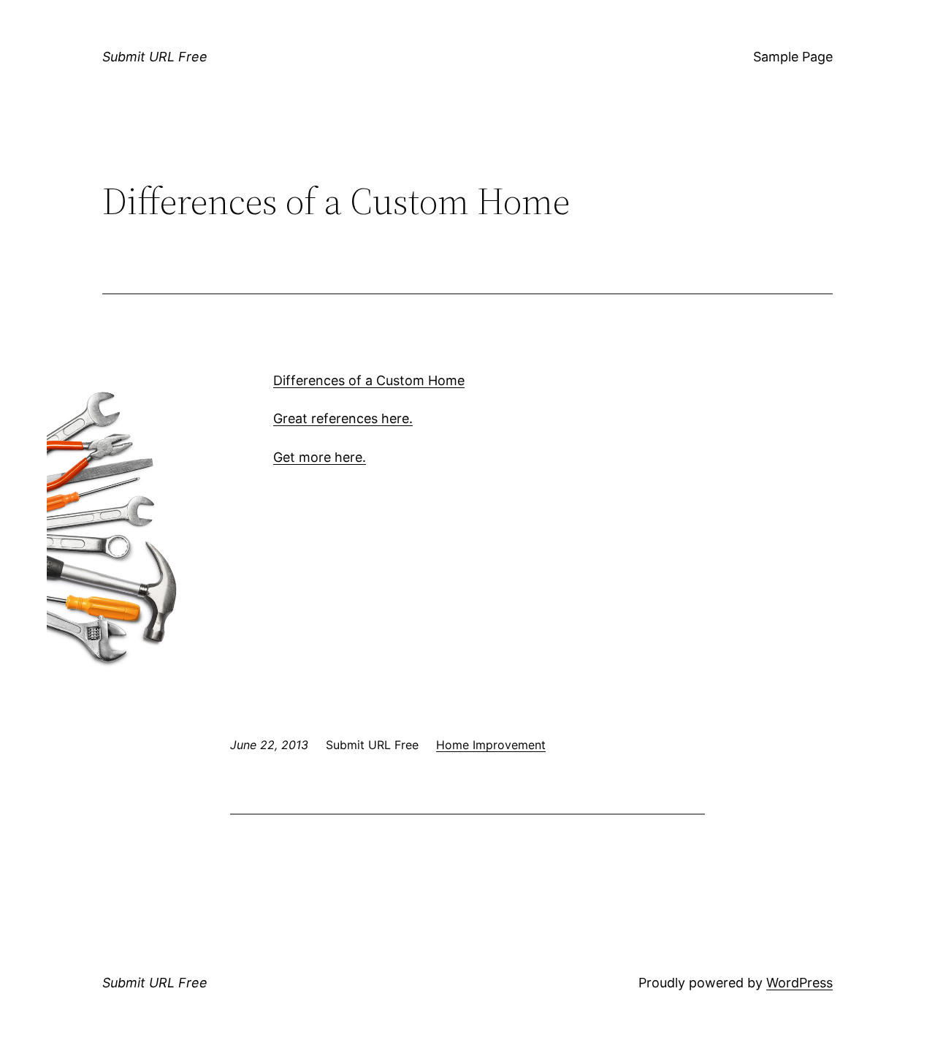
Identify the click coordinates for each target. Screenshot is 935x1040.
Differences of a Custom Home (369, 380)
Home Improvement (491, 744)
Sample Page (793, 56)
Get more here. (319, 457)
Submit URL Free (154, 56)
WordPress (799, 982)
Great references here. (343, 418)
